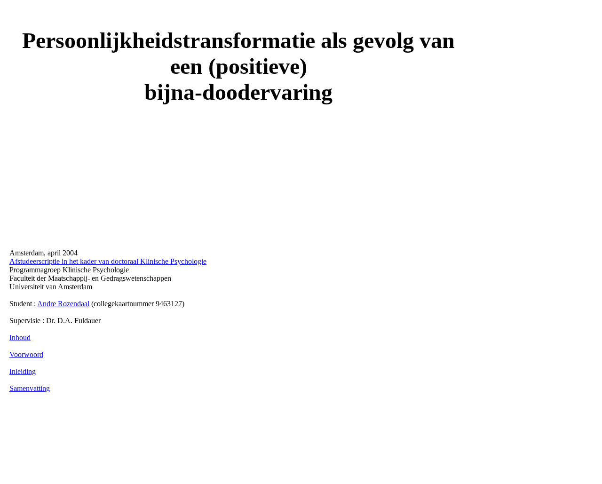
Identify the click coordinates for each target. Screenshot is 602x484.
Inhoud (20, 337)
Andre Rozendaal (63, 304)
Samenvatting (29, 388)
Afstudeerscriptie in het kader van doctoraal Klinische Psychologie (107, 261)
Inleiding (22, 371)
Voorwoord (26, 354)
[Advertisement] (180, 439)
